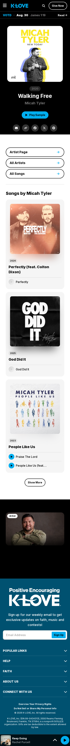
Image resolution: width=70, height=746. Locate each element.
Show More (35, 482)
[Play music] (65, 740)
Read (61, 15)
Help (6, 661)
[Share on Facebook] (35, 128)
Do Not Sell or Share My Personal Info (35, 708)
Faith (7, 671)
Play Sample (37, 114)
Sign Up (59, 634)
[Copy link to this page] (25, 128)
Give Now (58, 5)
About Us (10, 681)
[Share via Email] (16, 128)
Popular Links (15, 650)
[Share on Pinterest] (53, 128)
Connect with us (17, 692)
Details (53, 281)
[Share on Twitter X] (44, 128)
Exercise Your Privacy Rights (35, 704)
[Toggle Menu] (5, 5)
